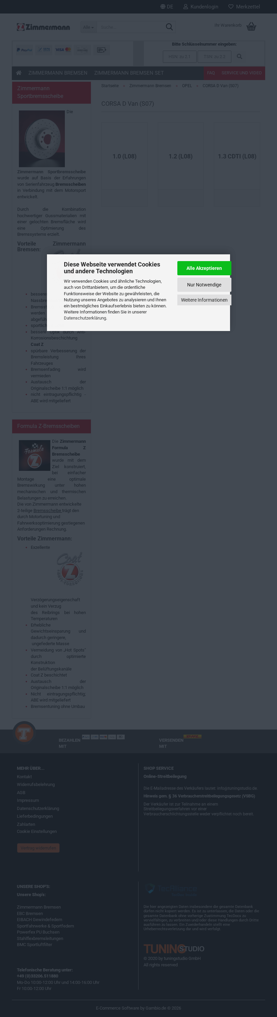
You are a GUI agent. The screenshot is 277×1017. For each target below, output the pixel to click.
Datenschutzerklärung (85, 318)
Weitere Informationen (204, 300)
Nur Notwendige (204, 284)
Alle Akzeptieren (204, 268)
